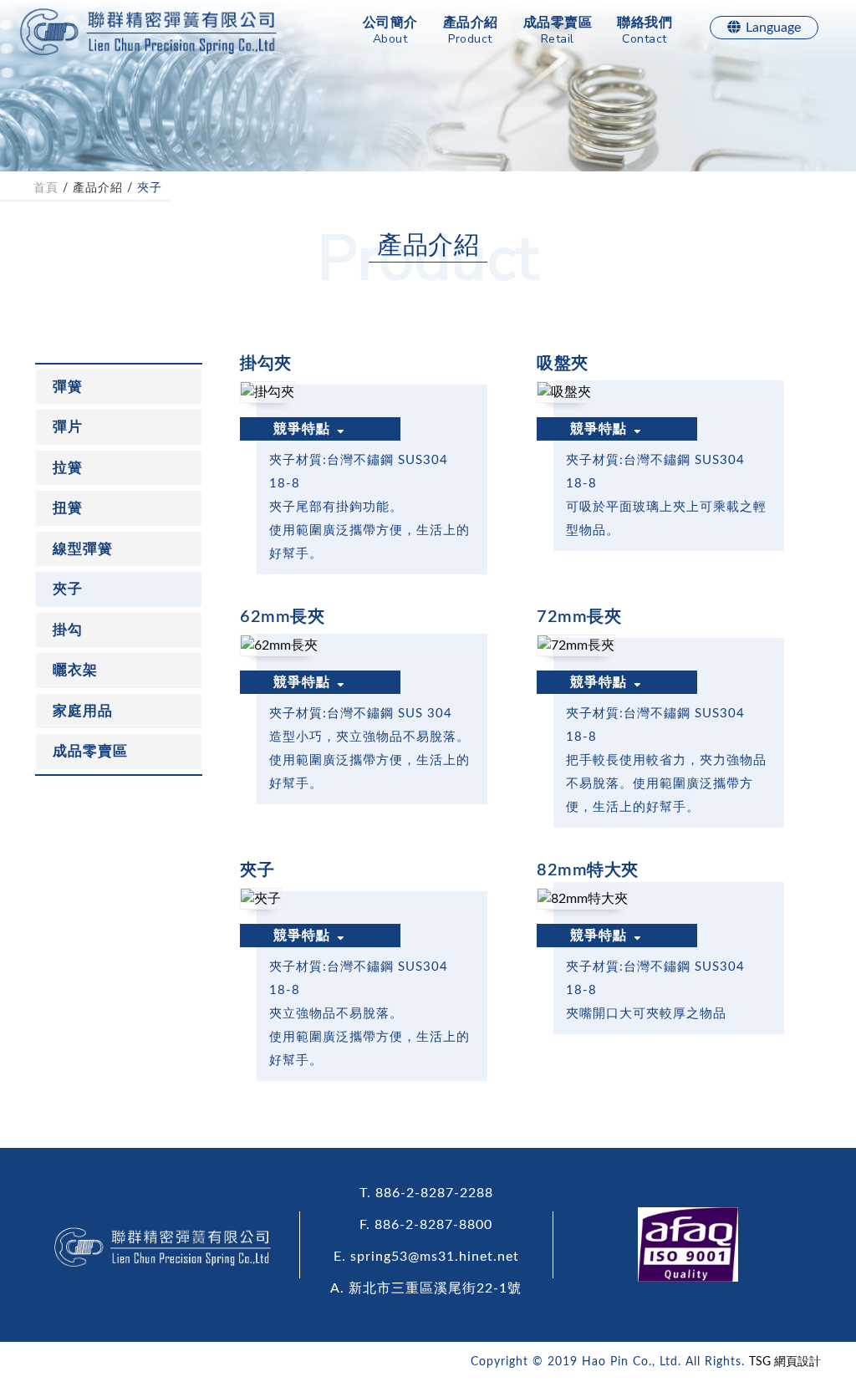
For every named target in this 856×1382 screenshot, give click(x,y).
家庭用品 (83, 711)
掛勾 (68, 630)
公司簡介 (390, 31)
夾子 (149, 188)
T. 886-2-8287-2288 (426, 1193)
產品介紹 (470, 31)
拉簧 (68, 468)
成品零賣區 (558, 31)
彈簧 (68, 387)
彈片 (68, 427)
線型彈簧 (83, 549)
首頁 (46, 188)
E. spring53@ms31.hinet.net (426, 1256)
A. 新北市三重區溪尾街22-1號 (426, 1288)
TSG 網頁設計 (785, 1362)
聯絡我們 (644, 31)
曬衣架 (75, 670)
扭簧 (68, 508)
